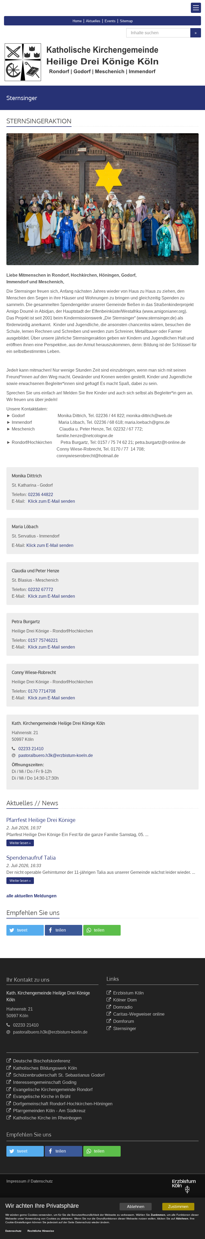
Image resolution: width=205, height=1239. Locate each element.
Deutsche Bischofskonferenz (41, 1060)
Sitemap (126, 21)
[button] (25, 930)
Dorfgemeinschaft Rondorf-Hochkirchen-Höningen (62, 1103)
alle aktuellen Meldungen (31, 896)
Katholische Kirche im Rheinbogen (47, 1117)
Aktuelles (93, 21)
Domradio (122, 1007)
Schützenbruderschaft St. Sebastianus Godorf (59, 1075)
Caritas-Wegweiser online (138, 1014)
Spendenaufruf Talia (31, 857)
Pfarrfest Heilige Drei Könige (41, 819)
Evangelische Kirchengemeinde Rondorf (53, 1089)
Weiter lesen (19, 843)
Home (77, 21)
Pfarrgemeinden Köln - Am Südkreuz (49, 1110)
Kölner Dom (125, 999)
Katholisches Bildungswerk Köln (45, 1068)
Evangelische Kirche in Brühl (41, 1096)
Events (110, 21)
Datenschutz (42, 1181)
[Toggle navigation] (196, 8)
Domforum (123, 1021)
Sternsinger (124, 1028)
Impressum (16, 1181)
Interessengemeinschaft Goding (44, 1082)
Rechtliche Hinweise (40, 1230)
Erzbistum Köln (128, 993)
